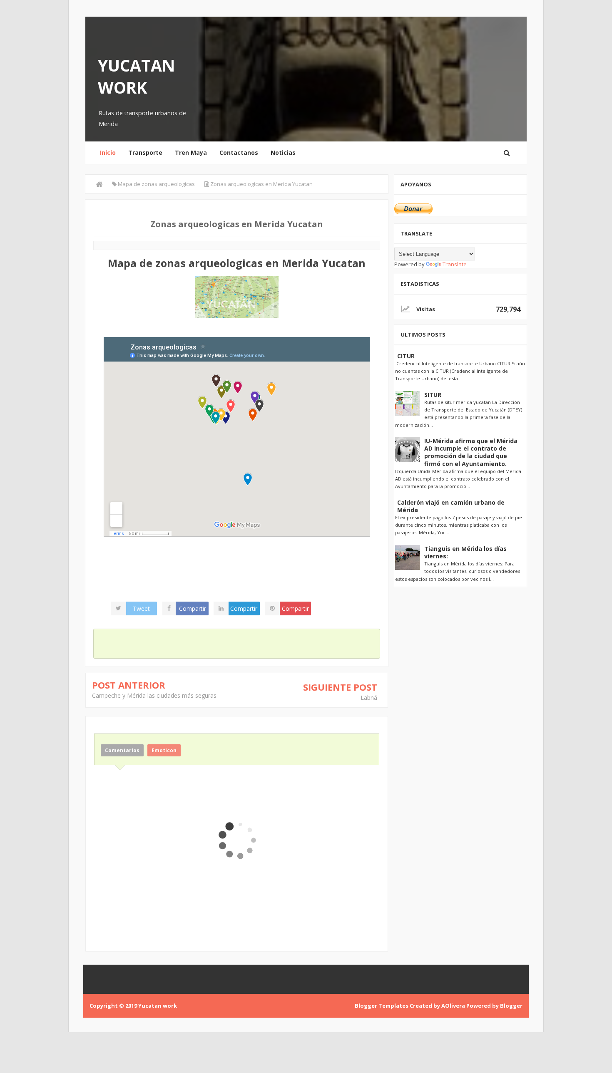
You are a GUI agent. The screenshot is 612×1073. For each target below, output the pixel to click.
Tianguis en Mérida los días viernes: (465, 552)
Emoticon (164, 750)
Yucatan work (136, 76)
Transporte (145, 152)
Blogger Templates (381, 1005)
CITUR (406, 356)
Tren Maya (191, 152)
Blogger (511, 1005)
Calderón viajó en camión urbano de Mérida (451, 506)
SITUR (432, 395)
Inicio (108, 152)
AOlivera (453, 1005)
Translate (455, 264)
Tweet (141, 608)
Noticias (283, 152)
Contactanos (238, 152)
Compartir (192, 608)
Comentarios (122, 750)
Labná (369, 697)
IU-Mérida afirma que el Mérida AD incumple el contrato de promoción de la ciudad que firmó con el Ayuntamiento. (470, 452)
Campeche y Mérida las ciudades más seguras (154, 695)
